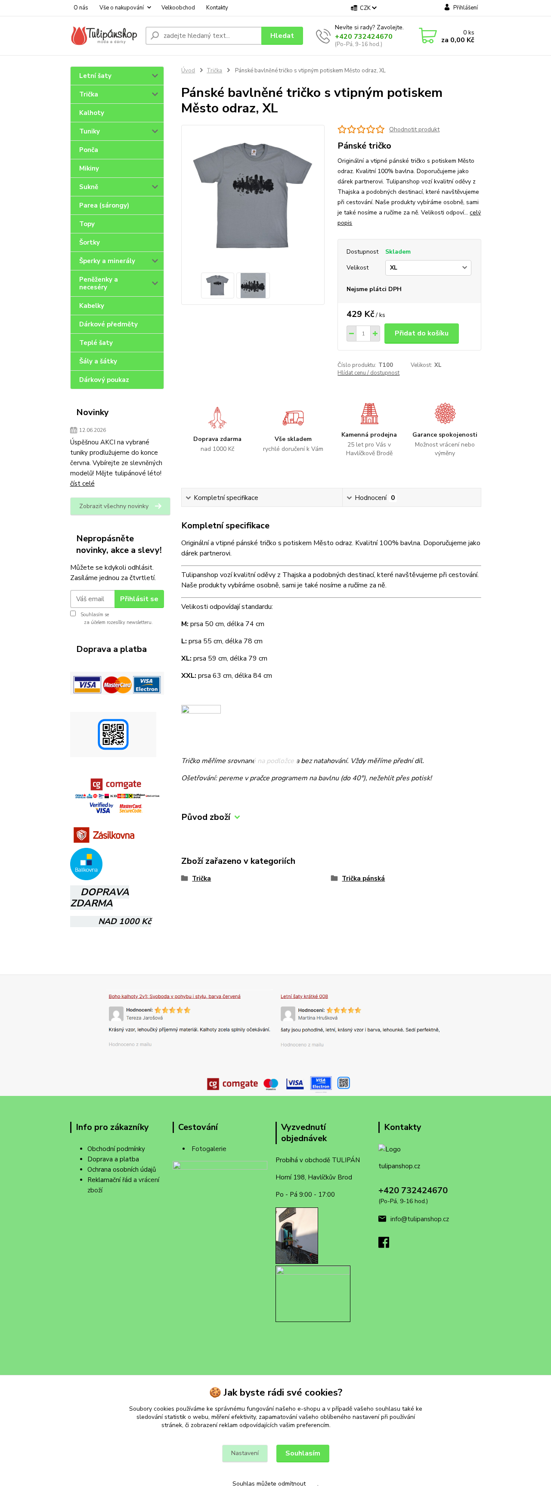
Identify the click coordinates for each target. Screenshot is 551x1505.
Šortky (89, 242)
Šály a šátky (98, 361)
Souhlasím (302, 1453)
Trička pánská (363, 878)
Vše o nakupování (121, 8)
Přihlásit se (139, 599)
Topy (87, 224)
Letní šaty (95, 75)
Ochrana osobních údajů (121, 1169)
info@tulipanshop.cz (419, 1219)
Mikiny (89, 168)
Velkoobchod (178, 8)
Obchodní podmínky (116, 1149)
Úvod (188, 70)
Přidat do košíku (422, 333)
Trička (88, 94)
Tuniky (89, 131)
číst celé (82, 483)
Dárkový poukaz (104, 379)
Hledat (282, 35)
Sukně (88, 187)
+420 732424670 (364, 36)
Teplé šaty (96, 342)
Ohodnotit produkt (414, 129)
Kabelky (91, 305)
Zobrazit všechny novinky (114, 506)
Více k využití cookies (361, 1425)
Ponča (88, 150)
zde (312, 1484)
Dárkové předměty (108, 324)
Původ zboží (205, 817)
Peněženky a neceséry (98, 283)
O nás (81, 8)
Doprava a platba (113, 1159)
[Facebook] (388, 1245)
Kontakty (217, 8)
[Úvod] (104, 36)
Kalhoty (91, 113)
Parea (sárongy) (104, 205)
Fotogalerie (209, 1149)
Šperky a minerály (107, 261)
